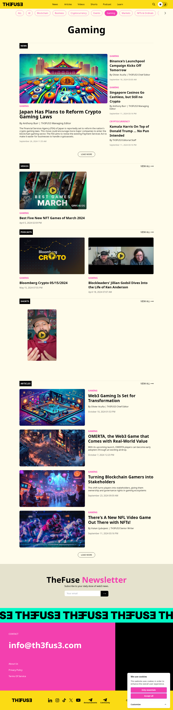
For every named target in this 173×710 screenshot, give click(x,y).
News (55, 4)
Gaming (111, 13)
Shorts (94, 4)
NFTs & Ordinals (145, 13)
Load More (86, 154)
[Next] (165, 13)
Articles (68, 4)
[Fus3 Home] (13, 4)
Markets (126, 13)
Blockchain (42, 13)
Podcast (107, 4)
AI (29, 13)
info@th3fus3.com (45, 645)
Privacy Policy (15, 670)
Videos (81, 4)
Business (59, 13)
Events (96, 13)
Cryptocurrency (79, 13)
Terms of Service (15, 676)
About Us (13, 663)
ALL (19, 13)
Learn (120, 4)
